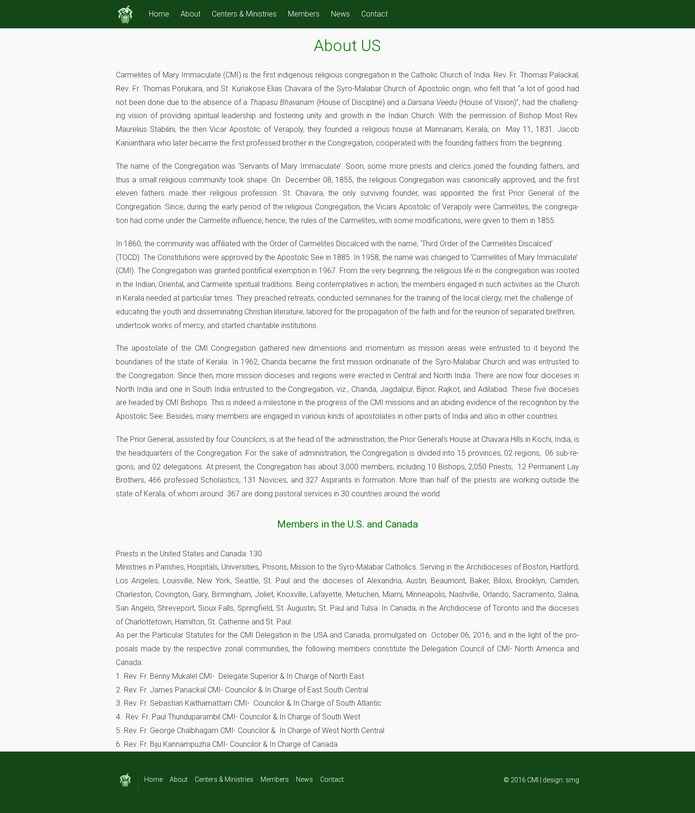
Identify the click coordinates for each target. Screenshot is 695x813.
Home (159, 13)
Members (304, 13)
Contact (374, 13)
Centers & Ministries (244, 13)
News (340, 13)
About (190, 13)
